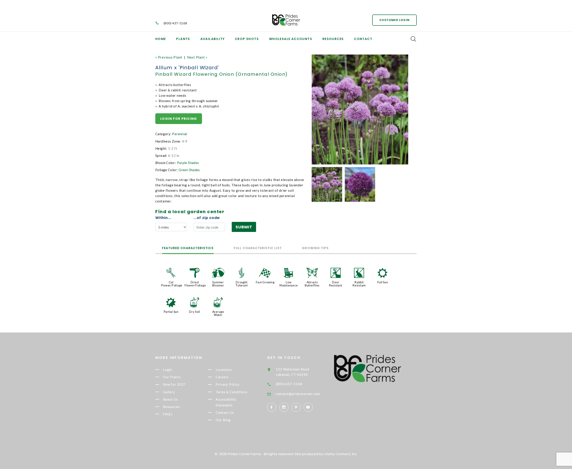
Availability (212, 39)
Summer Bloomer (218, 283)
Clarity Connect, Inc (340, 454)
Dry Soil (194, 311)
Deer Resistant (335, 283)
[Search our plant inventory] (413, 39)
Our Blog (223, 420)
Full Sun (382, 282)
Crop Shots (247, 39)
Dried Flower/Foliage (195, 283)
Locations (224, 370)
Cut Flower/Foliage (172, 283)
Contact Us (225, 412)
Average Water (218, 313)
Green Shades (189, 170)
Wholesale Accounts (290, 39)
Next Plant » (197, 57)
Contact (363, 39)
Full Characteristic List (258, 248)
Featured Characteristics (188, 248)
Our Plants (172, 377)
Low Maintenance (289, 283)
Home (160, 39)
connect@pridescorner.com (298, 394)
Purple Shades (188, 163)
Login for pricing (178, 118)
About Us (170, 399)
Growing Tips (315, 248)
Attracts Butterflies (312, 283)
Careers (222, 377)
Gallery (169, 392)
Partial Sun (171, 311)
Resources (333, 39)
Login (167, 370)
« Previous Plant (168, 57)
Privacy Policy (228, 385)
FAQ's (168, 414)
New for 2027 (174, 385)
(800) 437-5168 (175, 23)
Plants (183, 39)
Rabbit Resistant (359, 283)
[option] (360, 109)
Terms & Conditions (232, 392)
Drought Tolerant (242, 283)
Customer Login (394, 20)
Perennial (179, 134)
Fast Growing (265, 282)
